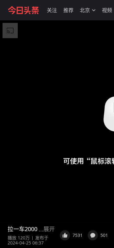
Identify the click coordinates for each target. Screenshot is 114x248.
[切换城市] (94, 10)
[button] (52, 10)
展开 (49, 229)
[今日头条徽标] (23, 10)
